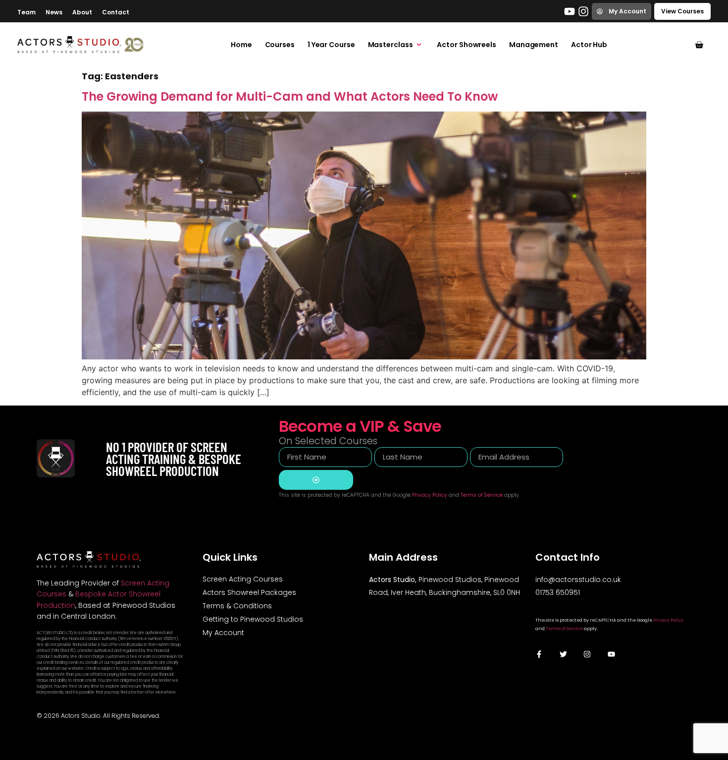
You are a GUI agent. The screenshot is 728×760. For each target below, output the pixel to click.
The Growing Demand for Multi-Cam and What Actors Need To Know (290, 96)
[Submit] (316, 480)
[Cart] (699, 45)
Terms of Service (482, 495)
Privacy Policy (429, 495)
